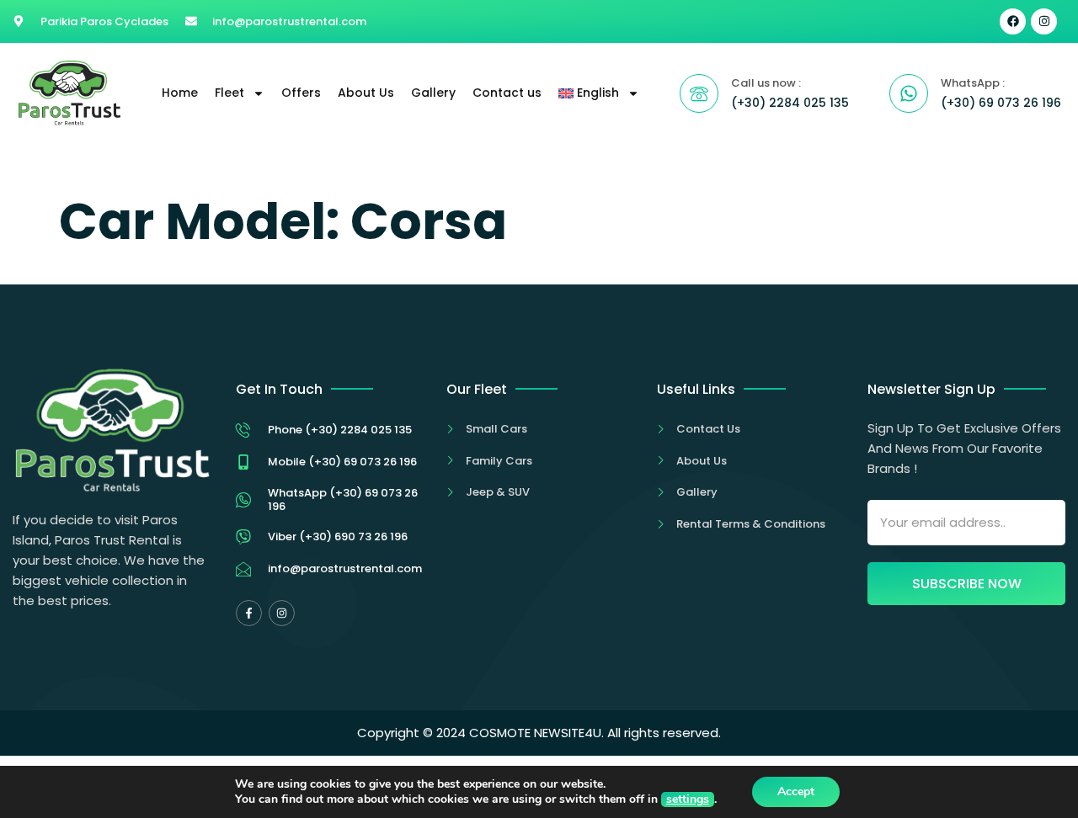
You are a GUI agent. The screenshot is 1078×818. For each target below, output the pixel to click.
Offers (301, 93)
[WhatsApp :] (908, 93)
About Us (366, 93)
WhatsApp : (973, 83)
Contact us (507, 93)
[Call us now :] (699, 93)
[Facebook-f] (249, 613)
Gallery (433, 93)
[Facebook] (1013, 21)
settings (687, 799)
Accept (795, 791)
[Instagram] (1044, 21)
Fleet (229, 93)
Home (180, 93)
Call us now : (766, 83)
